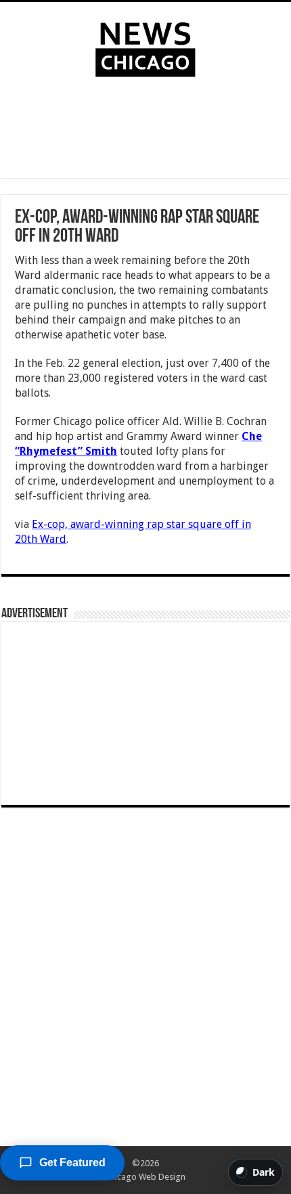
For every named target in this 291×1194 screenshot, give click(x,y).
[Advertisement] (145, 130)
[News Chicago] (145, 46)
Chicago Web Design (145, 1177)
